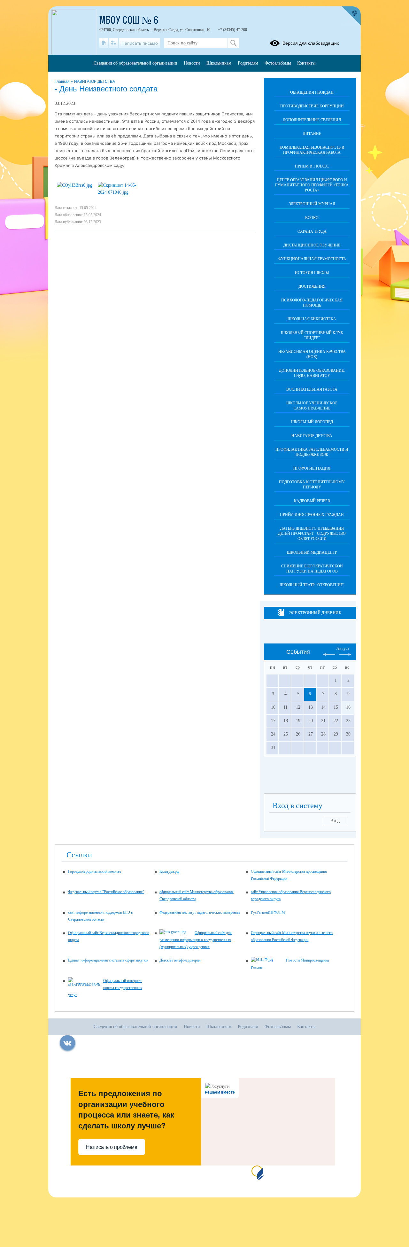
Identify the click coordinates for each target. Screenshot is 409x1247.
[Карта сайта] (113, 43)
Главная (63, 81)
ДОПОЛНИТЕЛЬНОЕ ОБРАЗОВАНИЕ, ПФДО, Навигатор (312, 373)
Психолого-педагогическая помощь (312, 303)
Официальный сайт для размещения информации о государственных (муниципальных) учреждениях (195, 940)
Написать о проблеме (111, 1147)
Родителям (248, 63)
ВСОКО (312, 217)
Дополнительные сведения (312, 120)
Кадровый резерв (312, 501)
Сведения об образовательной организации (135, 63)
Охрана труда (312, 231)
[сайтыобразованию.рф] (351, 16)
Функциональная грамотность (312, 259)
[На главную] (103, 43)
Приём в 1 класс (312, 166)
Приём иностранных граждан (312, 514)
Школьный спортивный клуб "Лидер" (312, 335)
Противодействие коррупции (312, 106)
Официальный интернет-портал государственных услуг (105, 987)
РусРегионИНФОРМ (268, 912)
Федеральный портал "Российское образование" (106, 892)
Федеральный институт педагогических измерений (199, 912)
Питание (312, 133)
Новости (192, 63)
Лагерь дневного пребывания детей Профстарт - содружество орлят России (312, 533)
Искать (233, 43)
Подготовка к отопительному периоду (312, 484)
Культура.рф (169, 871)
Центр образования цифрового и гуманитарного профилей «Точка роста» (312, 185)
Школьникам (218, 63)
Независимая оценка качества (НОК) (312, 354)
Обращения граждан (312, 92)
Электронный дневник (315, 612)
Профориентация (311, 468)
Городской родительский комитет (94, 871)
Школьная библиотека (312, 319)
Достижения (312, 286)
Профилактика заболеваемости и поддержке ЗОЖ (311, 452)
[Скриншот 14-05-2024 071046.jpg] (120, 192)
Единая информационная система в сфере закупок (108, 960)
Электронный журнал (312, 204)
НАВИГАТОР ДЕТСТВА (94, 81)
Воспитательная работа (311, 389)
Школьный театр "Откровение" (312, 585)
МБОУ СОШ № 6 (128, 21)
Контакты (306, 63)
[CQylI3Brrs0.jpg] (74, 185)
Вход (335, 820)
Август (343, 648)
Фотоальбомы (278, 63)
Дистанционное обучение (311, 245)
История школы (312, 272)
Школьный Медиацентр (312, 552)
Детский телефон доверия (180, 960)
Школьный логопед (312, 422)
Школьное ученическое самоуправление (311, 405)
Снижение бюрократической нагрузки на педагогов (312, 568)
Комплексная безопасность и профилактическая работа (312, 150)
